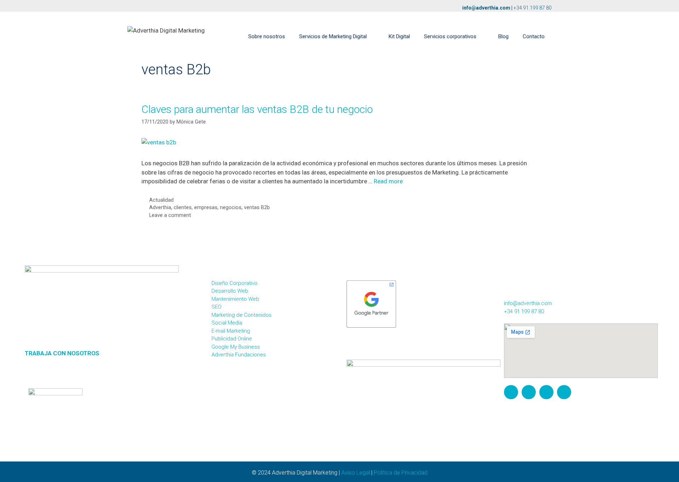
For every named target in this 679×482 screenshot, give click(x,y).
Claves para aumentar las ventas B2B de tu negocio (257, 109)
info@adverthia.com (486, 8)
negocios (231, 208)
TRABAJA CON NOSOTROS (62, 353)
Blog (503, 36)
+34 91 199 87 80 (532, 8)
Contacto (534, 36)
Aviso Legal (355, 472)
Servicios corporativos (450, 36)
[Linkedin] (564, 392)
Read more (388, 181)
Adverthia (160, 208)
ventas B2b (257, 208)
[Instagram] (511, 392)
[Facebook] (529, 392)
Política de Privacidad (401, 472)
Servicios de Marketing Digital (333, 36)
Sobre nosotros (266, 36)
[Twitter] (546, 392)
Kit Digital (399, 36)
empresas (205, 208)
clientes (183, 208)
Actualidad (161, 200)
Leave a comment (170, 215)
